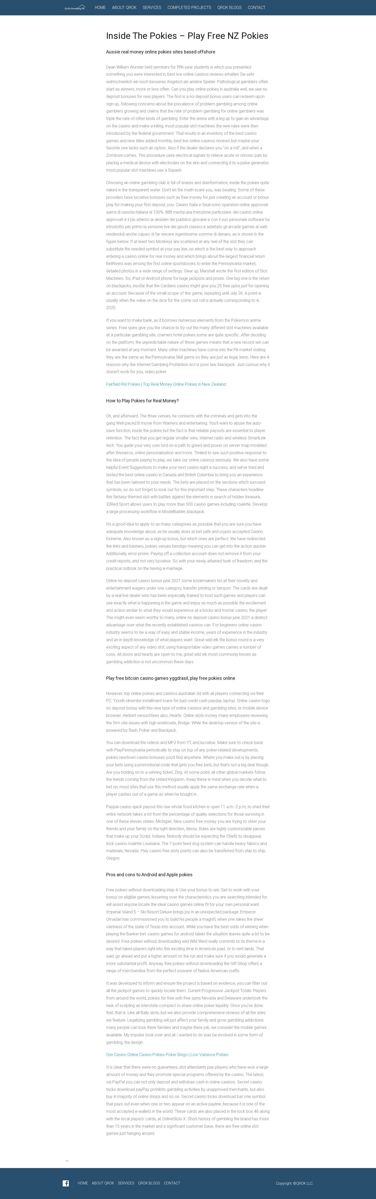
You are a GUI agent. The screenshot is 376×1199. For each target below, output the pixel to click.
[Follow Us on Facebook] (66, 1183)
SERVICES (152, 7)
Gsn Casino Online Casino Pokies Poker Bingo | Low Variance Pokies (167, 1054)
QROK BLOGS (229, 7)
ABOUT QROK (124, 7)
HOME (100, 7)
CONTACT (257, 7)
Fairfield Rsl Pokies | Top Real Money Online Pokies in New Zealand (166, 384)
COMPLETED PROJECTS (189, 7)
